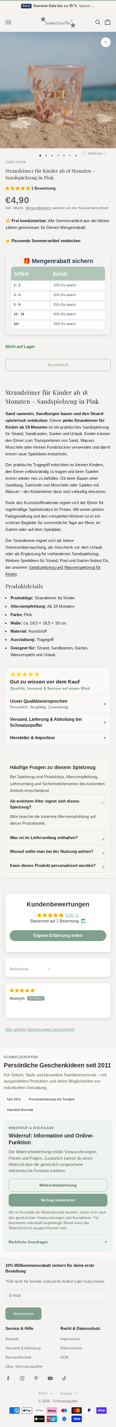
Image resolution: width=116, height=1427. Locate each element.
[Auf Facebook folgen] (8, 1378)
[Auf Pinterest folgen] (36, 1378)
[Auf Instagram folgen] (22, 1378)
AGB (64, 1357)
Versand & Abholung (23, 1348)
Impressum (70, 1339)
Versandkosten (38, 208)
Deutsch (66, 1393)
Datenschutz (71, 1348)
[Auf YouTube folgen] (50, 1378)
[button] (18, 188)
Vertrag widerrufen (58, 1200)
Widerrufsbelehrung (58, 1185)
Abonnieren (23, 1313)
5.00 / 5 (72, 915)
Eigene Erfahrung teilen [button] (58, 935)
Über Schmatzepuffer (24, 1366)
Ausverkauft (58, 365)
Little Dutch (15, 161)
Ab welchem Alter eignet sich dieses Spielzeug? (44, 804)
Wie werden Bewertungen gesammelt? (40, 1029)
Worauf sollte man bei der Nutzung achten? (51, 851)
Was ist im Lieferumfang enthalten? (44, 837)
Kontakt (12, 1339)
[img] (22, 990)
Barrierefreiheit (18, 1357)
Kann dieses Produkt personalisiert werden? (52, 865)
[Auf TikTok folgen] (64, 1378)
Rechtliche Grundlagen (58, 1242)
